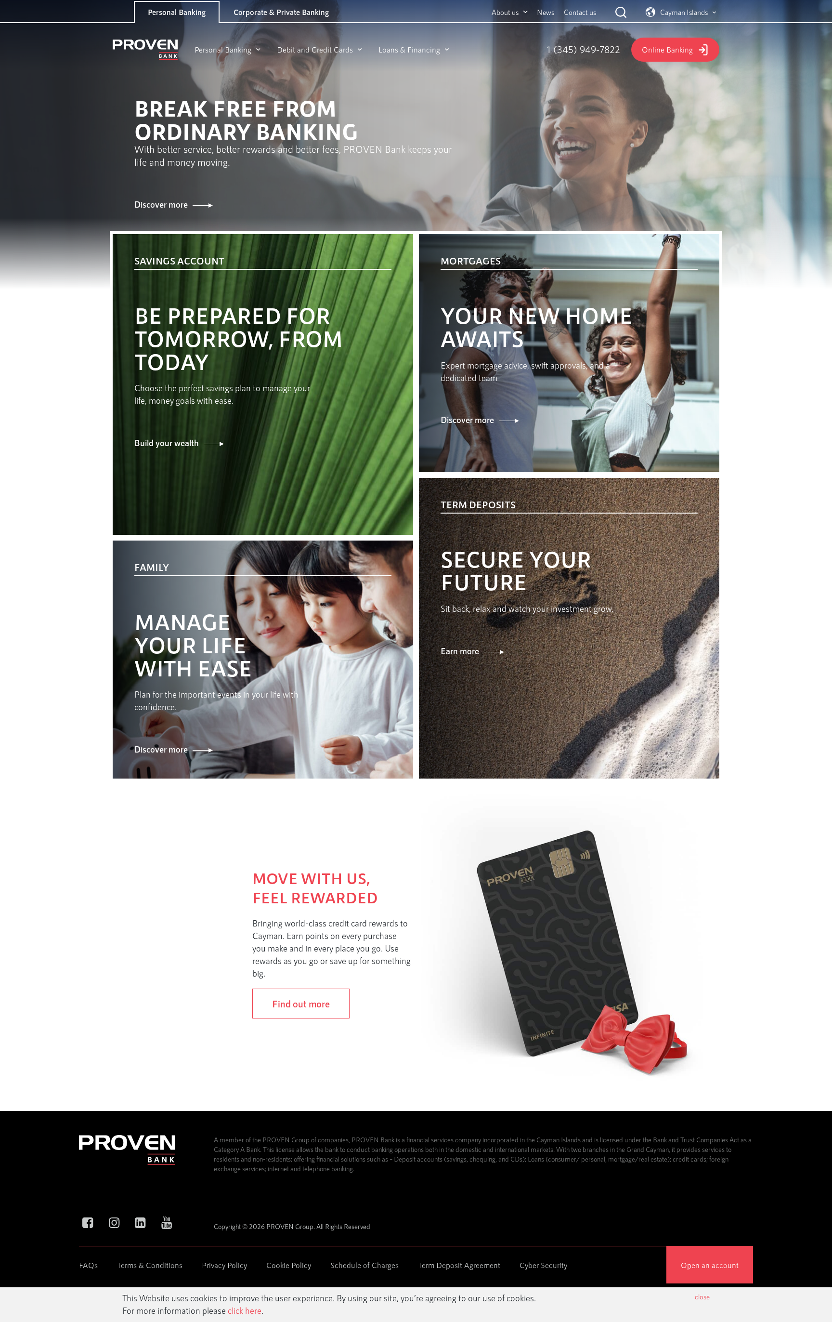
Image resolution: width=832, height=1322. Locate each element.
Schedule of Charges (364, 1264)
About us (505, 12)
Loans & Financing (409, 49)
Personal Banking (177, 11)
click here (244, 1310)
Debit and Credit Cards (315, 49)
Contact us (580, 12)
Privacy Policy (224, 1264)
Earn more (460, 651)
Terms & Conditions (149, 1264)
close (702, 1297)
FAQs (88, 1264)
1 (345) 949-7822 (583, 49)
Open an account (710, 1264)
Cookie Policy (288, 1264)
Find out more (301, 1003)
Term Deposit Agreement (459, 1264)
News (545, 12)
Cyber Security (543, 1264)
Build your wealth (166, 442)
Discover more (161, 204)
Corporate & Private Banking (281, 11)
